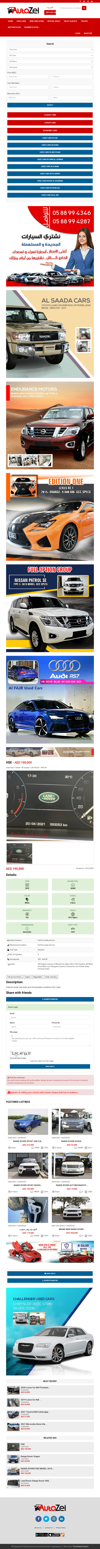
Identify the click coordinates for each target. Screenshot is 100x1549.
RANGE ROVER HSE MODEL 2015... (37, 1468)
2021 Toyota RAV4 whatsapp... (35, 1412)
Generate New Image (18, 1058)
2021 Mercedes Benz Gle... (34, 1424)
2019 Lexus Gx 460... (31, 1399)
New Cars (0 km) (37, 21)
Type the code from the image (42, 1061)
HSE (23, 1444)
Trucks (84, 21)
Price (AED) (11, 73)
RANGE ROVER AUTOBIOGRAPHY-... (72, 1185)
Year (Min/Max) (13, 83)
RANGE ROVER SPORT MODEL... (28, 1185)
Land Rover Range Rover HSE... (36, 1481)
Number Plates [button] (31, 27)
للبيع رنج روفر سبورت (28, 1229)
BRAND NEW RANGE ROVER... (72, 1229)
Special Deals (53, 21)
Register (88, 33)
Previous (9, 805)
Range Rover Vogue (30, 1456)
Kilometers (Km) (13, 94)
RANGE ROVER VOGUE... (72, 1141)
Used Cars (21, 21)
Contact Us (49, 1528)
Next (90, 805)
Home (10, 21)
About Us (38, 1528)
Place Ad (52, 12)
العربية (50, 7)
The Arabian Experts (80, 1546)
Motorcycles (14, 27)
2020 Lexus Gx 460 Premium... (35, 1387)
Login (77, 33)
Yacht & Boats (70, 21)
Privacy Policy (60, 1528)
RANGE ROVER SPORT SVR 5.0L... (28, 1141)
